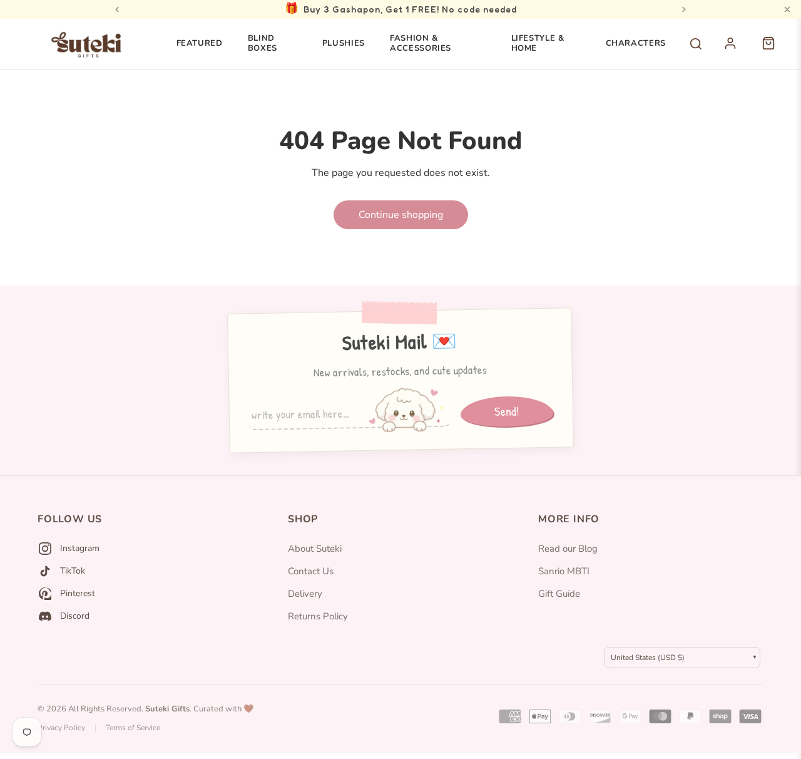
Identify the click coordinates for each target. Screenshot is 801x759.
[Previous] (117, 9)
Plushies (343, 43)
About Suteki (315, 548)
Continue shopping (401, 215)
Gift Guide (559, 593)
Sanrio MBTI (563, 571)
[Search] (696, 44)
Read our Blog (568, 548)
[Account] (737, 50)
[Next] (684, 9)
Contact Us (311, 571)
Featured (199, 43)
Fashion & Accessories (420, 43)
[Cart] (774, 50)
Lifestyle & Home (537, 43)
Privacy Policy (61, 728)
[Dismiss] (787, 9)
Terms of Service (133, 728)
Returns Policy (318, 616)
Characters (636, 43)
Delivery (305, 593)
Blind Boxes (262, 43)
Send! (506, 411)
